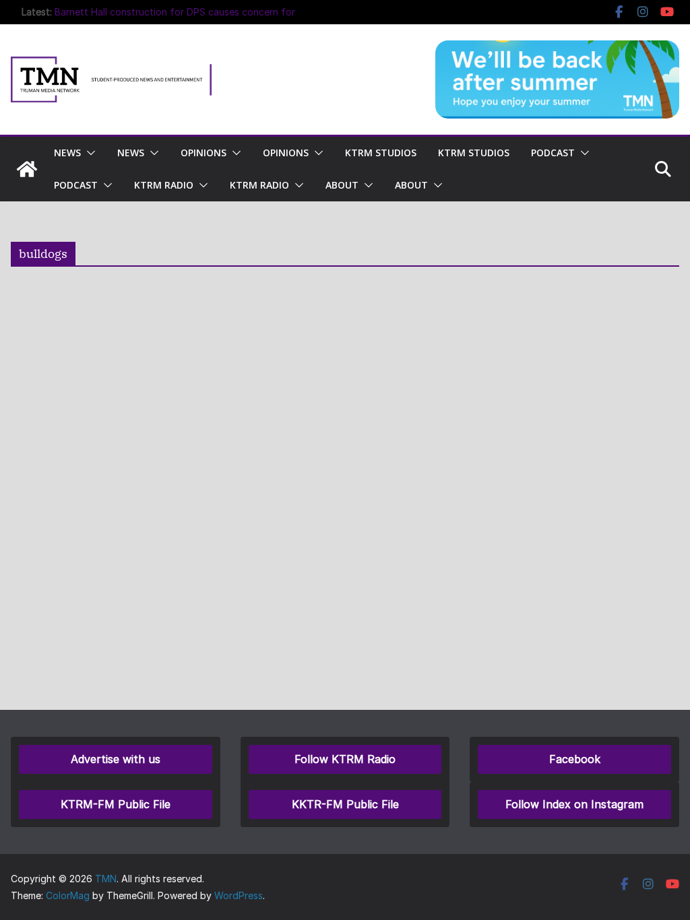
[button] (88, 152)
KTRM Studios (380, 152)
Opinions (203, 152)
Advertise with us (115, 759)
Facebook (574, 759)
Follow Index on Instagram (574, 804)
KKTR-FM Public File (345, 804)
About (341, 184)
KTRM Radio (163, 184)
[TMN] (27, 169)
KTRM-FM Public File (115, 804)
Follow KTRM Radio (345, 759)
